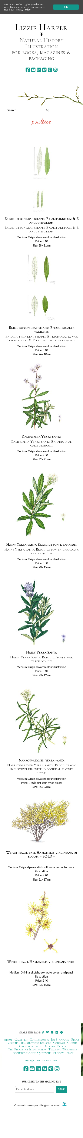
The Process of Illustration (27, 1049)
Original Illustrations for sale (29, 1043)
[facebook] (28, 70)
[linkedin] (39, 70)
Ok (66, 7)
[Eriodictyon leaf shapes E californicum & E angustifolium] (41, 179)
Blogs (75, 1039)
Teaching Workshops (63, 1049)
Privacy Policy (63, 1053)
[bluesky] (44, 70)
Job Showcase (60, 1039)
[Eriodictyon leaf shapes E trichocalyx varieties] (41, 288)
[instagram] (55, 70)
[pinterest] (50, 70)
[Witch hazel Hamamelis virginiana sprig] (41, 922)
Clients (72, 1043)
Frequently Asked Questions (31, 1053)
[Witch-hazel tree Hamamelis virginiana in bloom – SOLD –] (41, 821)
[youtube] (33, 70)
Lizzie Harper (41, 27)
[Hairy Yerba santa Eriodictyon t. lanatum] (41, 505)
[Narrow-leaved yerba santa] (41, 720)
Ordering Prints (54, 1046)
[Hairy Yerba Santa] (41, 612)
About (8, 1039)
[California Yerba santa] (41, 397)
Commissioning (39, 1039)
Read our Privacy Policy (17, 9)
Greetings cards (30, 1046)
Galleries (20, 1039)
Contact (59, 1043)
